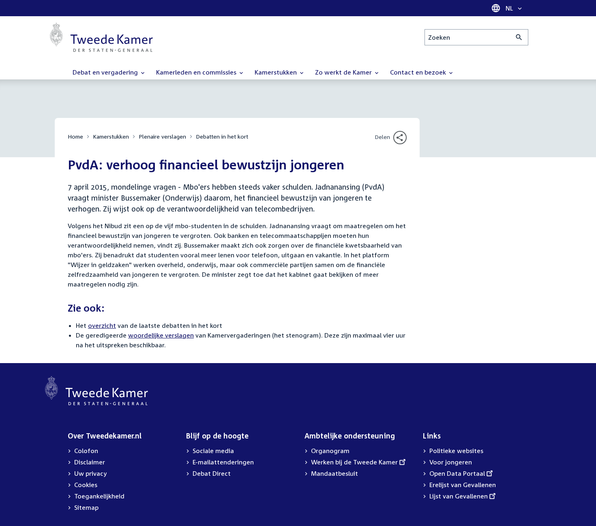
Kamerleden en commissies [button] (197, 72)
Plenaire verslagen (162, 136)
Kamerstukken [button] (276, 72)
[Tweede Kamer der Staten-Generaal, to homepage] (101, 37)
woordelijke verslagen (161, 335)
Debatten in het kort (222, 136)
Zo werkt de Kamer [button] (344, 72)
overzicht (102, 325)
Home (75, 136)
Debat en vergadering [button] (106, 72)
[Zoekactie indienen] (519, 37)
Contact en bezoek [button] (419, 72)
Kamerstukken (111, 136)
